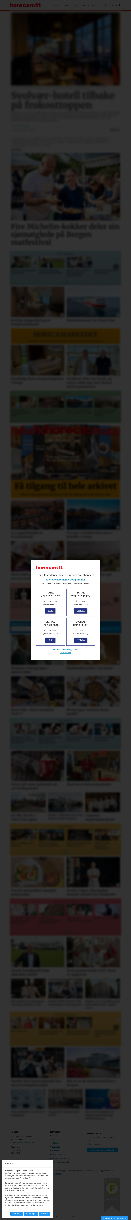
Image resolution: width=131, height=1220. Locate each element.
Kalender (55, 1150)
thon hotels (34, 145)
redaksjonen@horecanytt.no (22, 1142)
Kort (50, 611)
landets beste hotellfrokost (25, 142)
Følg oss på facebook (60, 1162)
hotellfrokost (48, 142)
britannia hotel (19, 145)
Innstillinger (17, 1214)
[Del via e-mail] (118, 130)
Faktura (81, 611)
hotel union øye (74, 142)
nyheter (90, 139)
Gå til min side (65, 653)
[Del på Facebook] (111, 130)
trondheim (38, 139)
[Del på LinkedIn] (115, 130)
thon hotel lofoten (21, 139)
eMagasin (114, 5)
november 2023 (102, 139)
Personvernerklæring (60, 1158)
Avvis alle (44, 1214)
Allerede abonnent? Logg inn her (65, 579)
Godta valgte (31, 1214)
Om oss (95, 5)
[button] (15, 267)
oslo (81, 139)
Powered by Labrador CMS (65, 1217)
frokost (87, 142)
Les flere (65, 282)
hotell (61, 142)
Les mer (58, 1174)
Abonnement (67, 5)
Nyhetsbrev (104, 5)
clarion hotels (101, 142)
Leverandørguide (59, 1154)
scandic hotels (70, 139)
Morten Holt (16, 1150)
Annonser (86, 5)
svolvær (46, 145)
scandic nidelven (53, 139)
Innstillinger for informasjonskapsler (114, 1218)
